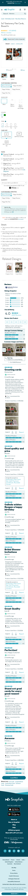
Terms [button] (13, 870)
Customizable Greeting (9, 83)
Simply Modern (19, 274)
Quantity (4, 180)
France (13, 859)
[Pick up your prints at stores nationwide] (6, 842)
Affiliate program (14, 830)
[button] (2, 9)
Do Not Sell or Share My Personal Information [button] (14, 884)
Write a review (6, 33)
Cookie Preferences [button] (14, 876)
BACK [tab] (13, 44)
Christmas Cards (9, 785)
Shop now (18, 3)
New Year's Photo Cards (21, 19)
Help (14, 827)
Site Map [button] (14, 867)
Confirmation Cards (10, 783)
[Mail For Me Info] (13, 212)
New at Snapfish (14, 822)
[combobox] (14, 13)
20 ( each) (10, 183)
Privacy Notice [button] (14, 873)
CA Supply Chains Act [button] (13, 878)
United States (18, 862)
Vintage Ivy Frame (9, 274)
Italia (23, 859)
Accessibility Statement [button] (14, 881)
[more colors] (2, 118)
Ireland (18, 859)
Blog (14, 825)
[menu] (22, 70)
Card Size (4, 130)
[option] (4, 76)
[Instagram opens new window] (10, 850)
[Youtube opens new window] (19, 850)
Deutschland (6, 859)
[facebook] (6, 850)
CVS (23, 169)
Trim (2, 121)
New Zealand (17, 864)
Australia (9, 864)
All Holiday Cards (9, 19)
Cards (2, 19)
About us (14, 819)
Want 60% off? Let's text (14, 833)
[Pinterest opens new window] (15, 850)
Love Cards (11, 781)
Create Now (14, 894)
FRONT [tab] (7, 44)
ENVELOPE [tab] (19, 44)
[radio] (2, 115)
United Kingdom (9, 862)
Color (3, 112)
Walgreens (6, 171)
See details (20, 219)
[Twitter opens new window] (24, 850)
